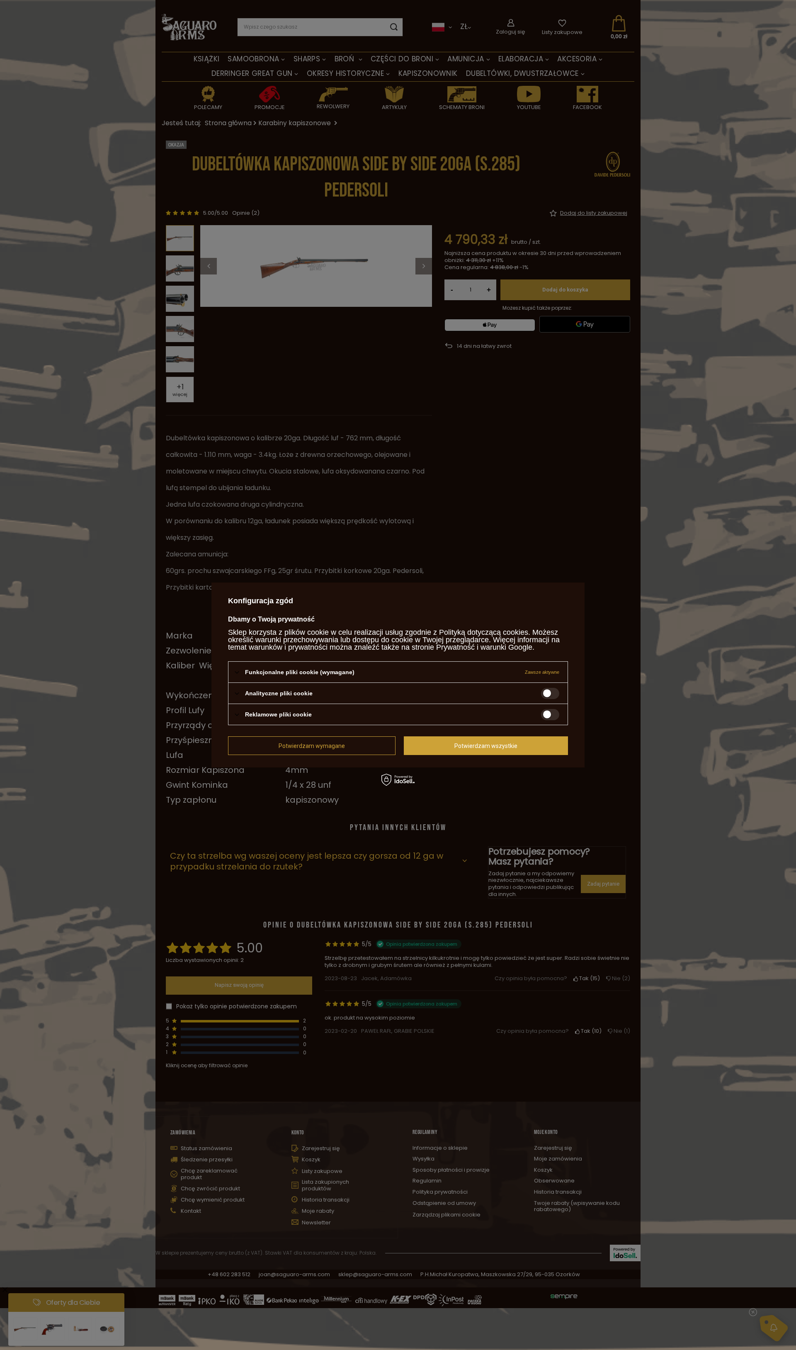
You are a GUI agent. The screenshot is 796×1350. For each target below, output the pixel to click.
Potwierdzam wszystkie (485, 745)
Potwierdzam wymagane (312, 745)
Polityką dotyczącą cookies (483, 632)
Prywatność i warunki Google (484, 647)
